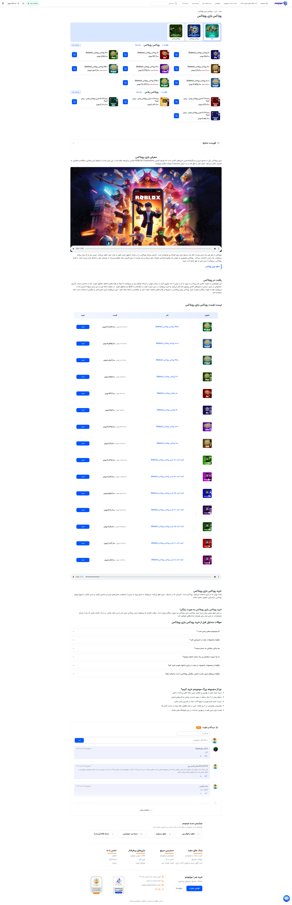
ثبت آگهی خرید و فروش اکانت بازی (189, 863)
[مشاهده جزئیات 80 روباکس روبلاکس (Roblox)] (207, 393)
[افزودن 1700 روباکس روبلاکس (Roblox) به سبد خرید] (125, 68)
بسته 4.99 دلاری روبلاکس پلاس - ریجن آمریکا (197, 99)
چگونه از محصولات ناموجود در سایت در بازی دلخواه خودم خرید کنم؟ (194, 665)
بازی (215, 11)
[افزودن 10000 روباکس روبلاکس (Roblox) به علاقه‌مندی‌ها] (219, 78)
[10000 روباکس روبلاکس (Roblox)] (215, 82)
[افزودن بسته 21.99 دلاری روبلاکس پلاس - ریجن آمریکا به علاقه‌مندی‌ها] (219, 111)
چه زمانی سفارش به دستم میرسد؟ (207, 648)
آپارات (114, 863)
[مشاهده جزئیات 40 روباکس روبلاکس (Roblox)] (207, 410)
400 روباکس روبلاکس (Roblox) (97, 52)
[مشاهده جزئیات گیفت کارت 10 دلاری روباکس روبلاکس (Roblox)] (207, 543)
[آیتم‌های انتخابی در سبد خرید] (3, 3)
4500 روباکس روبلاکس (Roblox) (96, 66)
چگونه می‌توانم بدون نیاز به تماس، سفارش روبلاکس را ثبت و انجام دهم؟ (192, 673)
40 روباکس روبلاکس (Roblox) (199, 52)
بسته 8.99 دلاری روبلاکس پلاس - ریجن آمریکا (145, 99)
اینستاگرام (112, 859)
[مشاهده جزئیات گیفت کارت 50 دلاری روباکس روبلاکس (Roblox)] (207, 476)
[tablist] (146, 32)
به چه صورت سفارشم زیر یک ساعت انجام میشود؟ (201, 656)
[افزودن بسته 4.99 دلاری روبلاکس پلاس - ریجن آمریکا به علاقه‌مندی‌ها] (219, 97)
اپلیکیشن (216, 4)
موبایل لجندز (140, 863)
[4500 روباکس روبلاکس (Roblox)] (113, 68)
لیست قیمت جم (205, 4)
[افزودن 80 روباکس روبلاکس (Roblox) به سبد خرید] (125, 54)
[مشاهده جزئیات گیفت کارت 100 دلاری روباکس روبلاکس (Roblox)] (207, 460)
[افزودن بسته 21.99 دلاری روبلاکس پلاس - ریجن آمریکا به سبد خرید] (176, 115)
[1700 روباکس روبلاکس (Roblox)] (164, 68)
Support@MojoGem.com (151, 885)
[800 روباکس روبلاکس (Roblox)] (215, 68)
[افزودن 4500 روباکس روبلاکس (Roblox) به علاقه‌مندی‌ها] (117, 64)
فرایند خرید (194, 4)
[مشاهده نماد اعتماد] (118, 885)
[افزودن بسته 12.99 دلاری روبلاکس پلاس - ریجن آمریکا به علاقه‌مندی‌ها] (117, 97)
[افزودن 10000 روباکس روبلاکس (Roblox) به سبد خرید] (176, 82)
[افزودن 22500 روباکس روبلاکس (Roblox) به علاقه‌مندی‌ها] (169, 78)
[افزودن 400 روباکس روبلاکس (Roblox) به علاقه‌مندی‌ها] (117, 50)
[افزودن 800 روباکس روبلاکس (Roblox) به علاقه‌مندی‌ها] (219, 64)
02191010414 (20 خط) (154, 881)
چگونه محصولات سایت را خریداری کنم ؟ (205, 639)
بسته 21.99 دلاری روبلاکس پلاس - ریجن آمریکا (196, 113)
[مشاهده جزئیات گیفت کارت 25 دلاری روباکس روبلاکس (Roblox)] (207, 493)
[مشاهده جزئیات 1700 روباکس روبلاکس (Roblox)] (207, 426)
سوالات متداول (196, 859)
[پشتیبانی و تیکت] (286, 898)
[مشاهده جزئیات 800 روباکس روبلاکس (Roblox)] (207, 443)
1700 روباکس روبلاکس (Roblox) (147, 66)
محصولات (263, 3)
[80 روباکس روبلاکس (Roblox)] (164, 54)
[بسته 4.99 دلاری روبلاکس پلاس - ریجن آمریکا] (215, 101)
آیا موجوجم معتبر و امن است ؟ (208, 631)
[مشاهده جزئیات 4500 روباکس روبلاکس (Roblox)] (207, 360)
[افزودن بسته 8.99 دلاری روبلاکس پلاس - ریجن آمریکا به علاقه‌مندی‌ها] (169, 97)
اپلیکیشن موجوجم (167, 855)
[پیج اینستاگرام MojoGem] (159, 889)
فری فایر (142, 859)
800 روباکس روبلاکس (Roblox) (199, 66)
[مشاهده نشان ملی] (96, 885)
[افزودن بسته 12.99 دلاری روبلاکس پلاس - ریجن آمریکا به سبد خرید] (74, 101)
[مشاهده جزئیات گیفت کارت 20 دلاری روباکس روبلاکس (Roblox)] (207, 510)
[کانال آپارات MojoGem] (156, 889)
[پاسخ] (200, 756)
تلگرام (114, 855)
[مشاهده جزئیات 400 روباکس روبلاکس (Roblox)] (207, 376)
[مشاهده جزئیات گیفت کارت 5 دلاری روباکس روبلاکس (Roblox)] (207, 560)
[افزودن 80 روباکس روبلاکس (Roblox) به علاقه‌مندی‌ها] (169, 50)
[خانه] (281, 3)
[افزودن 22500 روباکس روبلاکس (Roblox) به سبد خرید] (125, 82)
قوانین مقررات (194, 888)
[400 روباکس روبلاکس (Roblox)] (113, 54)
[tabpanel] (146, 83)
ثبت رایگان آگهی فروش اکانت (248, 4)
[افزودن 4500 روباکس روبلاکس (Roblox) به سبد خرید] (74, 68)
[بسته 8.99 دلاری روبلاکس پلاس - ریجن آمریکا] (164, 101)
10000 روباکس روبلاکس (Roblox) (198, 80)
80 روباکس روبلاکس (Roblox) (148, 52)
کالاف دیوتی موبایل (138, 855)
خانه (220, 11)
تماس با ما (184, 4)
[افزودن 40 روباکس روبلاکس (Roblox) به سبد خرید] (176, 54)
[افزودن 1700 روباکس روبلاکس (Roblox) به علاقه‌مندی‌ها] (169, 64)
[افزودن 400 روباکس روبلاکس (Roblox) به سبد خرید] (74, 54)
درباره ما (179, 888)
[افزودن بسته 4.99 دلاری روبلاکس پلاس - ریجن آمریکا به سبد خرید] (176, 101)
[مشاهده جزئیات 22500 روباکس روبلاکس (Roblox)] (207, 326)
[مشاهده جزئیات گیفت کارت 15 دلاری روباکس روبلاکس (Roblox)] (207, 526)
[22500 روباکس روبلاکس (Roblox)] (164, 82)
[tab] (212, 32)
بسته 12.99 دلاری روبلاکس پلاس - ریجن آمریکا (94, 99)
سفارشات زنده (34, 3)
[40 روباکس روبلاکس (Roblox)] (215, 54)
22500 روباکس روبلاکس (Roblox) (147, 80)
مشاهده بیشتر (144, 810)
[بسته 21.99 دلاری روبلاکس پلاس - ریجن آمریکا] (215, 115)
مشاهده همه (75, 45)
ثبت (79, 740)
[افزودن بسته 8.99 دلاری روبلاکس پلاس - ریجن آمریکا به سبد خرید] (125, 101)
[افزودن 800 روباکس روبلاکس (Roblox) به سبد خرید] (176, 68)
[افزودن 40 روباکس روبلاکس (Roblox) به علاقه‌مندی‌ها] (219, 50)
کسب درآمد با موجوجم (229, 4)
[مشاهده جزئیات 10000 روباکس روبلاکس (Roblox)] (207, 343)
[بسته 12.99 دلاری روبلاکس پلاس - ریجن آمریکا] (113, 101)
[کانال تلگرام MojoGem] (163, 889)
